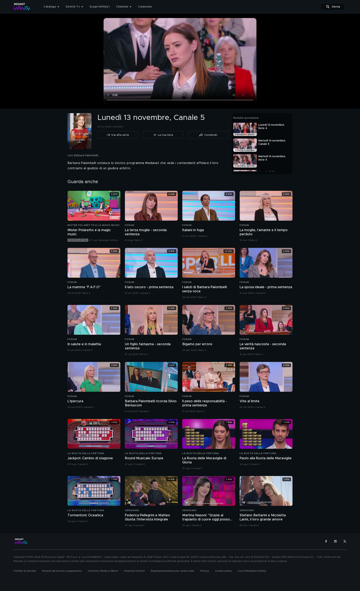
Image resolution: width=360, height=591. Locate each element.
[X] (344, 541)
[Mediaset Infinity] (22, 7)
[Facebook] (326, 541)
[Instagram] (335, 541)
